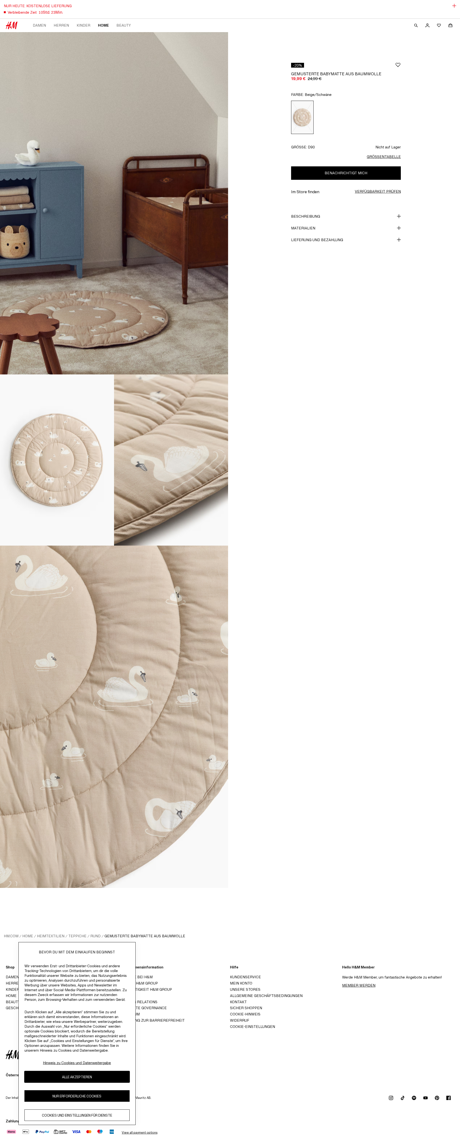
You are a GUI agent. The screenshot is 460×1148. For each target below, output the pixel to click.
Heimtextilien (50, 936)
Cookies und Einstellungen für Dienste (77, 1115)
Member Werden (358, 985)
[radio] (302, 117)
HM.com (11, 936)
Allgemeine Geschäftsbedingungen (266, 996)
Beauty (123, 25)
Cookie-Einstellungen (252, 1027)
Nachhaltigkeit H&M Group (145, 989)
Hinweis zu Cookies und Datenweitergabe (77, 1063)
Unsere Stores (245, 989)
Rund (95, 936)
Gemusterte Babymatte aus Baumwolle (144, 936)
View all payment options (139, 1132)
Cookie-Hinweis (245, 1014)
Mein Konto (241, 983)
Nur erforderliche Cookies (76, 1096)
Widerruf (239, 1020)
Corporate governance (142, 1008)
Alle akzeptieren (77, 1077)
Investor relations (137, 1002)
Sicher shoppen (246, 1008)
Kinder (83, 25)
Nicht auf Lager (388, 147)
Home (103, 25)
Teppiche (77, 936)
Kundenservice (245, 977)
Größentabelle (384, 157)
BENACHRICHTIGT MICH (346, 173)
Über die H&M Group (138, 983)
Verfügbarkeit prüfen (378, 191)
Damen (39, 25)
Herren (61, 25)
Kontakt (238, 1002)
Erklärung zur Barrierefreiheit (151, 1020)
